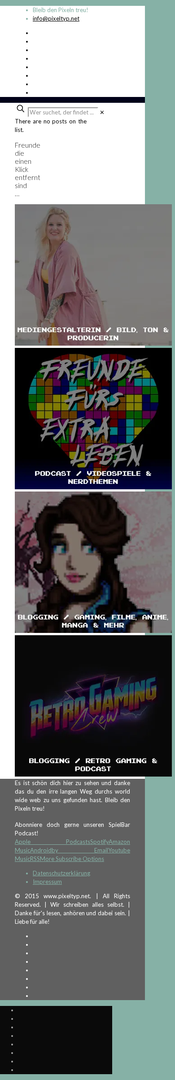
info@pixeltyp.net (56, 18)
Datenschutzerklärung (61, 873)
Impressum (47, 881)
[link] (102, 112)
